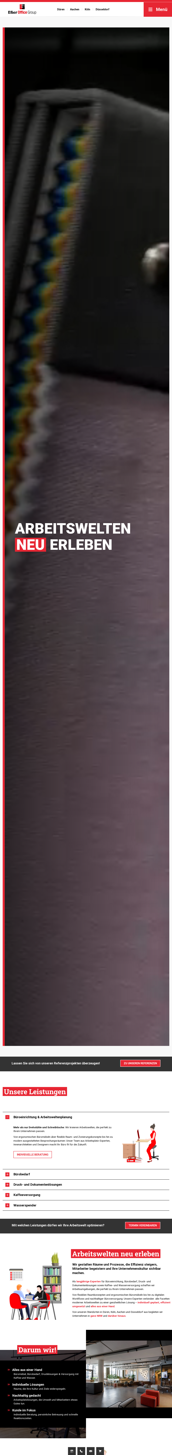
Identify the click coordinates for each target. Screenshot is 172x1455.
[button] (86, 1117)
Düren (60, 9)
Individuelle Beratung (32, 1154)
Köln (87, 9)
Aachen (74, 9)
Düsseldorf (102, 9)
